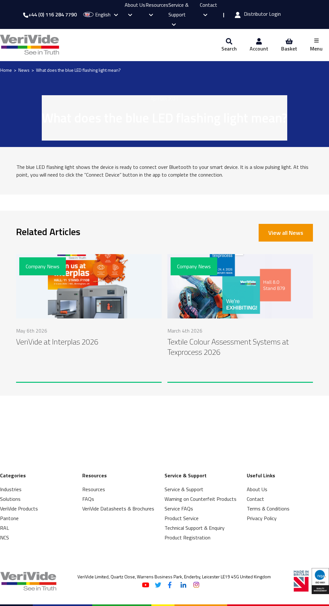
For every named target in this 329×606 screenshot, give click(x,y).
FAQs (88, 499)
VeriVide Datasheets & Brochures (118, 508)
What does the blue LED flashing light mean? (78, 70)
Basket (289, 48)
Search (229, 48)
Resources (93, 489)
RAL (4, 528)
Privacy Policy (262, 518)
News (24, 70)
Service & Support (178, 9)
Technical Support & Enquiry (194, 528)
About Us (257, 489)
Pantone (9, 518)
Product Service (181, 518)
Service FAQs (178, 508)
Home (6, 70)
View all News (285, 232)
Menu (316, 48)
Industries (11, 489)
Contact (255, 499)
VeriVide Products (19, 508)
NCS (4, 537)
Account (259, 48)
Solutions (10, 499)
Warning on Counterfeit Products (200, 499)
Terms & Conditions (268, 508)
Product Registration (187, 537)
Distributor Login (262, 14)
